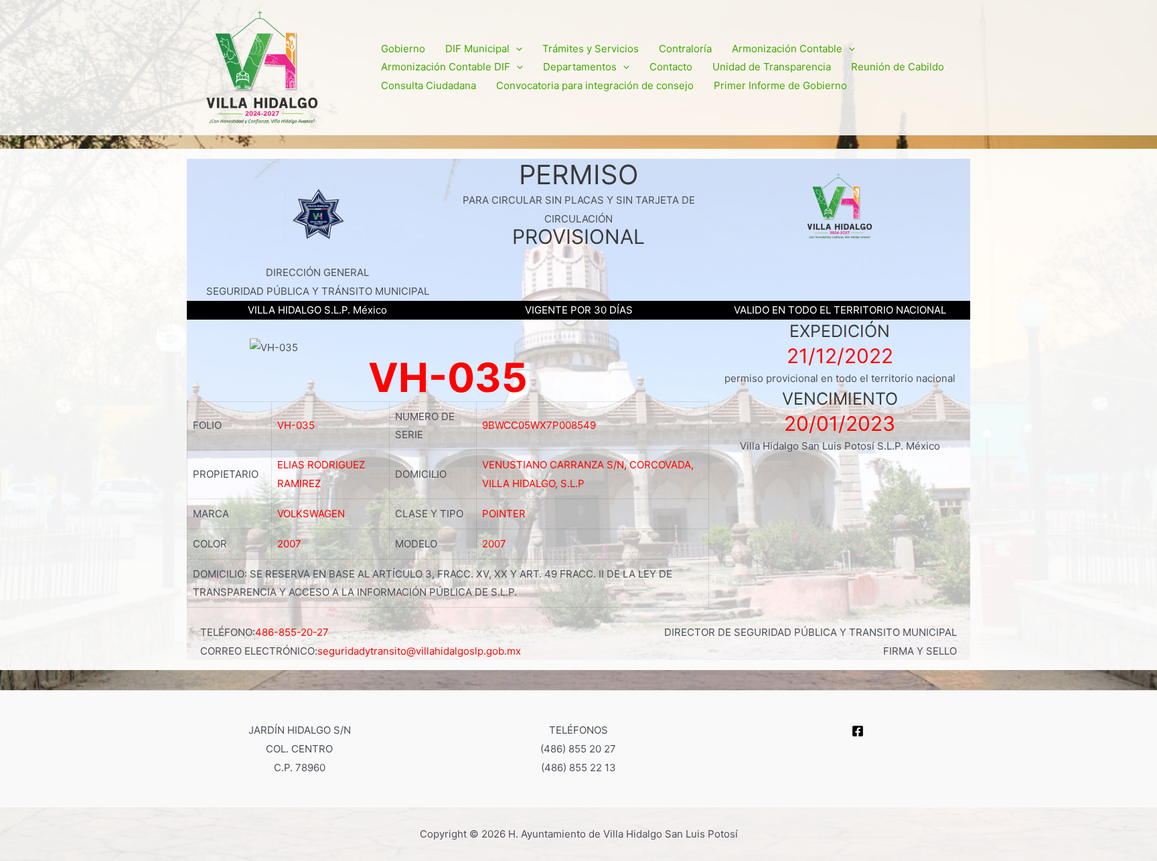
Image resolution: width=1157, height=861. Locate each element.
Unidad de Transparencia (771, 66)
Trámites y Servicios (590, 48)
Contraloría (685, 48)
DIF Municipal (477, 48)
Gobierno (403, 48)
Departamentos (580, 66)
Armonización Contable (787, 48)
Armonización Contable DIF (445, 66)
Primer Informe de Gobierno (780, 85)
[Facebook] (858, 731)
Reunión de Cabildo (897, 66)
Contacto (670, 66)
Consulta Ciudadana (428, 85)
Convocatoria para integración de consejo (595, 85)
